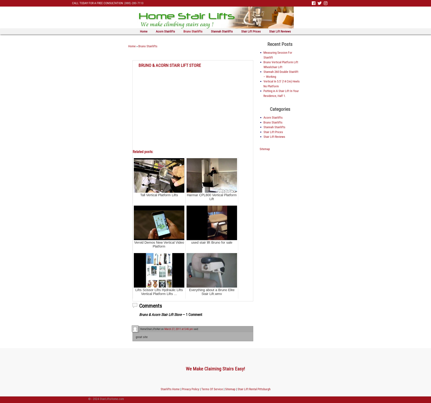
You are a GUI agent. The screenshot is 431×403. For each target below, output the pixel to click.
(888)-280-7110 (133, 3)
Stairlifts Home (170, 389)
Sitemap (265, 149)
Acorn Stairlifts (165, 31)
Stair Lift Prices (251, 31)
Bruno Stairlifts (193, 31)
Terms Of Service (212, 389)
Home (143, 31)
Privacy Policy (190, 389)
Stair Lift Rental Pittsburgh (254, 389)
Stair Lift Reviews (280, 31)
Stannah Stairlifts (222, 31)
